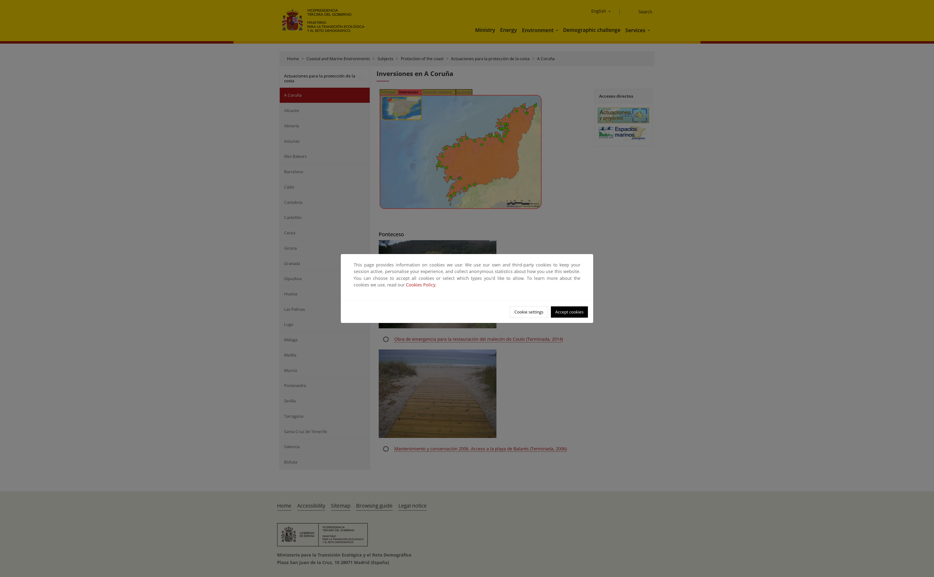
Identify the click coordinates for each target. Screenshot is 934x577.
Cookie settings (528, 312)
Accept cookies (569, 312)
